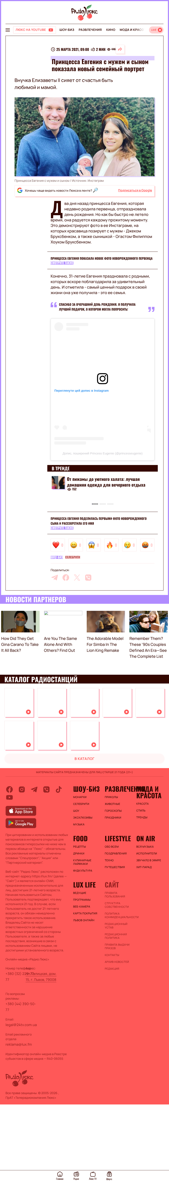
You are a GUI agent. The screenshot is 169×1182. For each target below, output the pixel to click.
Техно (109, 860)
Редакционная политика (116, 936)
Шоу (76, 811)
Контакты (112, 955)
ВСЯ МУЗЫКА (145, 847)
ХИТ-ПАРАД (144, 867)
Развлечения (90, 30)
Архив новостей (117, 962)
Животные (112, 804)
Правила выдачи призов (117, 946)
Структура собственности (117, 905)
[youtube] (9, 797)
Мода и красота (134, 30)
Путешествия (115, 867)
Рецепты (79, 847)
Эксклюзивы (83, 817)
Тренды (141, 817)
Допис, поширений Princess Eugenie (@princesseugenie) (102, 453)
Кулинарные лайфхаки (82, 862)
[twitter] (77, 578)
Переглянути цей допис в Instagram (81, 390)
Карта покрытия (85, 913)
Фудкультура (82, 871)
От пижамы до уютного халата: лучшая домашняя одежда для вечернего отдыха (106, 482)
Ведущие (79, 893)
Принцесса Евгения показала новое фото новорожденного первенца (101, 258)
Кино (110, 30)
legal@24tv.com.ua (21, 1024)
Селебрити (72, 557)
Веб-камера (81, 906)
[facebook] (66, 578)
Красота (142, 804)
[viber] (88, 578)
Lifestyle (118, 838)
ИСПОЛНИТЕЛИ (146, 853)
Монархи (80, 797)
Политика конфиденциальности (118, 915)
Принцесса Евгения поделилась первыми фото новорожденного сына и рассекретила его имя (99, 521)
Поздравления (116, 853)
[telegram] (55, 578)
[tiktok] (59, 789)
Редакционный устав (116, 925)
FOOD (80, 838)
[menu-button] (8, 29)
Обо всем (112, 847)
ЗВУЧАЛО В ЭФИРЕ (148, 860)
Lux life (84, 884)
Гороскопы (113, 811)
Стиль (140, 810)
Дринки (78, 853)
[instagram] (22, 789)
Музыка (79, 824)
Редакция (112, 969)
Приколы (111, 797)
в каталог (85, 758)
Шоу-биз (66, 30)
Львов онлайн (83, 920)
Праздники (113, 817)
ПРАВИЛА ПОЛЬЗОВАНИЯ (115, 894)
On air (145, 838)
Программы (82, 900)
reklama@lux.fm (19, 1044)
